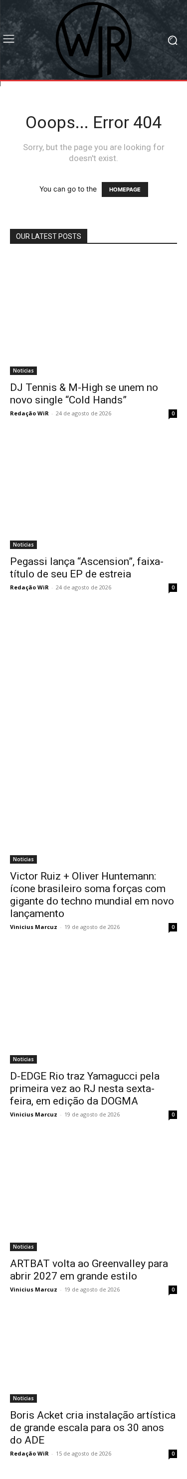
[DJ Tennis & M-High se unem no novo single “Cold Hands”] (93, 316)
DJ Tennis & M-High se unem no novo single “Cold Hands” (84, 393)
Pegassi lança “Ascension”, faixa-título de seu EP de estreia (87, 567)
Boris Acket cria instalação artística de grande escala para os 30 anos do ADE (93, 1427)
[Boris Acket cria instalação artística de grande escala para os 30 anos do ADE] (93, 1359)
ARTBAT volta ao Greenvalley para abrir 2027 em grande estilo (89, 1270)
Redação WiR (29, 413)
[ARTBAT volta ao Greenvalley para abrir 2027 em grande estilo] (93, 1195)
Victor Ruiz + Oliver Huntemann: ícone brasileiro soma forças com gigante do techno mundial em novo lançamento (92, 895)
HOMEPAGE (125, 189)
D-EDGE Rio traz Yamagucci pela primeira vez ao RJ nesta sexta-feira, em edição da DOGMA (85, 1088)
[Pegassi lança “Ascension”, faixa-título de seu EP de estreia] (93, 494)
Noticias (23, 370)
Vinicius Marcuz (33, 926)
